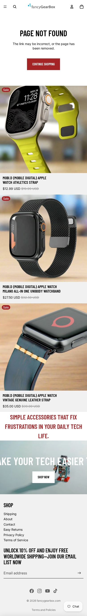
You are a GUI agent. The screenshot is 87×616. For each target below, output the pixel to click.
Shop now (43, 477)
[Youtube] (47, 591)
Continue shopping (43, 64)
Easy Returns (13, 529)
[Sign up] (79, 573)
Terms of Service (16, 540)
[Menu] (5, 7)
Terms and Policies (44, 610)
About (8, 519)
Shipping (10, 514)
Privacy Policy (14, 535)
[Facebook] (31, 591)
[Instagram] (39, 591)
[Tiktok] (55, 591)
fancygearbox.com (49, 600)
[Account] (72, 7)
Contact (9, 524)
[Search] (15, 7)
